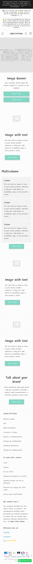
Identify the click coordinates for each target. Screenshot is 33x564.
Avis (4, 540)
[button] (2, 33)
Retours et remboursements (12, 437)
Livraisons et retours (10, 432)
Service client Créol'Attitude (12, 494)
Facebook (6, 532)
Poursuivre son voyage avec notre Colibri (14, 488)
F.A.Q (5, 463)
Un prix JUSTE (8, 472)
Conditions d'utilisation (10, 446)
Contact (6, 467)
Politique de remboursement (12, 450)
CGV (4, 423)
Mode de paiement (9, 428)
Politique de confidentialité (12, 441)
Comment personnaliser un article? (15, 476)
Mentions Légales (9, 419)
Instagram (6, 536)
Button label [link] (16, 94)
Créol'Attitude (11, 559)
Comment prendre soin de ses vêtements (13, 482)
